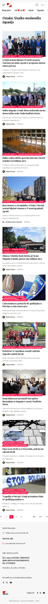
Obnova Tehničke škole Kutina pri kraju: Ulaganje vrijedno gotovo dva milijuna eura (22, 257)
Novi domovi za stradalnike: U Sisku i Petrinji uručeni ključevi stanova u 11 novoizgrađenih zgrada (23, 208)
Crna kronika (9, 297)
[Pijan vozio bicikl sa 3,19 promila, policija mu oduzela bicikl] (24, 433)
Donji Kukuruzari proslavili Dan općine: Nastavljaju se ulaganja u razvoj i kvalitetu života (21, 401)
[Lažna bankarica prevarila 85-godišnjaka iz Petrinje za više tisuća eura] (24, 287)
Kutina (6, 249)
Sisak (41, 202)
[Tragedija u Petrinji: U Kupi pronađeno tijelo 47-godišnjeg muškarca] (24, 480)
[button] (4, 5)
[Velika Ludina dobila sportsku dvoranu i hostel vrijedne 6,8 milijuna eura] (24, 142)
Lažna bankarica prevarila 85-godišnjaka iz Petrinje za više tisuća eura (22, 305)
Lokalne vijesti (10, 56)
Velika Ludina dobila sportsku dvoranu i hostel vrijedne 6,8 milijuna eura (23, 159)
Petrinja (7, 202)
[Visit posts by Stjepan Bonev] (3, 76)
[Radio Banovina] (9, 5)
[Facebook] (3, 582)
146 (34, 516)
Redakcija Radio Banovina (14, 222)
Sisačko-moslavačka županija (30, 56)
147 (40, 516)
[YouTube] (10, 582)
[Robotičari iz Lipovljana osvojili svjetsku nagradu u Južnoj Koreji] (24, 335)
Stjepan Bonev (10, 76)
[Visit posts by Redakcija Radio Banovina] (3, 222)
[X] (7, 582)
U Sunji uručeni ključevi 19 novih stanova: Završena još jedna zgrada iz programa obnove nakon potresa (23, 63)
